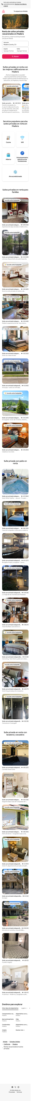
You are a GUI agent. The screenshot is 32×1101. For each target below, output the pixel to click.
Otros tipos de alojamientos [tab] (10, 1008)
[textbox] (9, 51)
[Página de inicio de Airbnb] (3, 11)
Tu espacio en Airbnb (20, 11)
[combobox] (15, 44)
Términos (19, 1092)
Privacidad (12, 1092)
